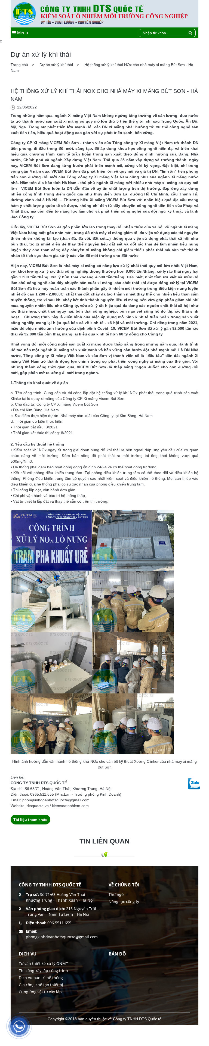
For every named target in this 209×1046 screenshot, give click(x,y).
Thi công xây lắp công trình (43, 970)
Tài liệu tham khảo (30, 819)
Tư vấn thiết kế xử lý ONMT (43, 963)
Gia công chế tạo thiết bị (41, 984)
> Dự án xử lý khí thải (53, 65)
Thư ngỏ (116, 894)
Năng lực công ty (124, 901)
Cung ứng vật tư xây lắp (40, 991)
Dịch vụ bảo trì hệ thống (41, 977)
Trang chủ (20, 65)
